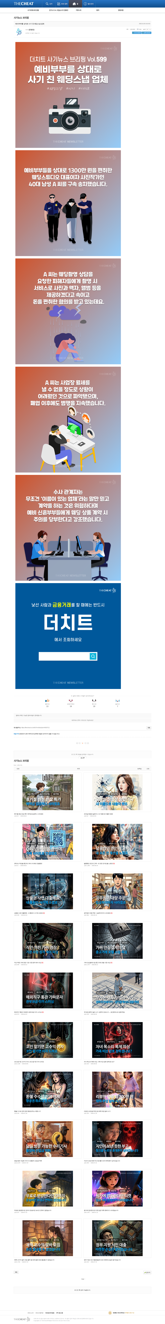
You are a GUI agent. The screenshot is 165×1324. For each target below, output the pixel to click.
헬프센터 (89, 4)
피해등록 (62, 4)
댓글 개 (16, 734)
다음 (82, 1279)
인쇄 (140, 29)
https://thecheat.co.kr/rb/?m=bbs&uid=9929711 (35, 727)
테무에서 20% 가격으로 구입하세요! (82, 720)
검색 (48, 4)
